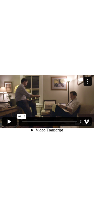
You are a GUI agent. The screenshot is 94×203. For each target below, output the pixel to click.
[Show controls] (80, 121)
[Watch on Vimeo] (87, 121)
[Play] (9, 121)
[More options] (88, 81)
